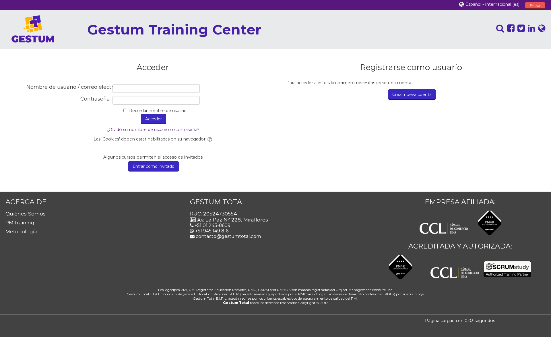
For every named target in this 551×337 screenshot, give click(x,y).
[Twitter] (520, 28)
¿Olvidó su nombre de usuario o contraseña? (152, 129)
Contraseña (95, 99)
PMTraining (19, 222)
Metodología (21, 231)
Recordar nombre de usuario (158, 110)
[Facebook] (509, 28)
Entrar (535, 5)
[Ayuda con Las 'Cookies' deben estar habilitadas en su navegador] (209, 139)
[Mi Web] (540, 28)
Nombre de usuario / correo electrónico (68, 87)
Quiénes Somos (25, 214)
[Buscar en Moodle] (498, 28)
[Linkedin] (530, 28)
